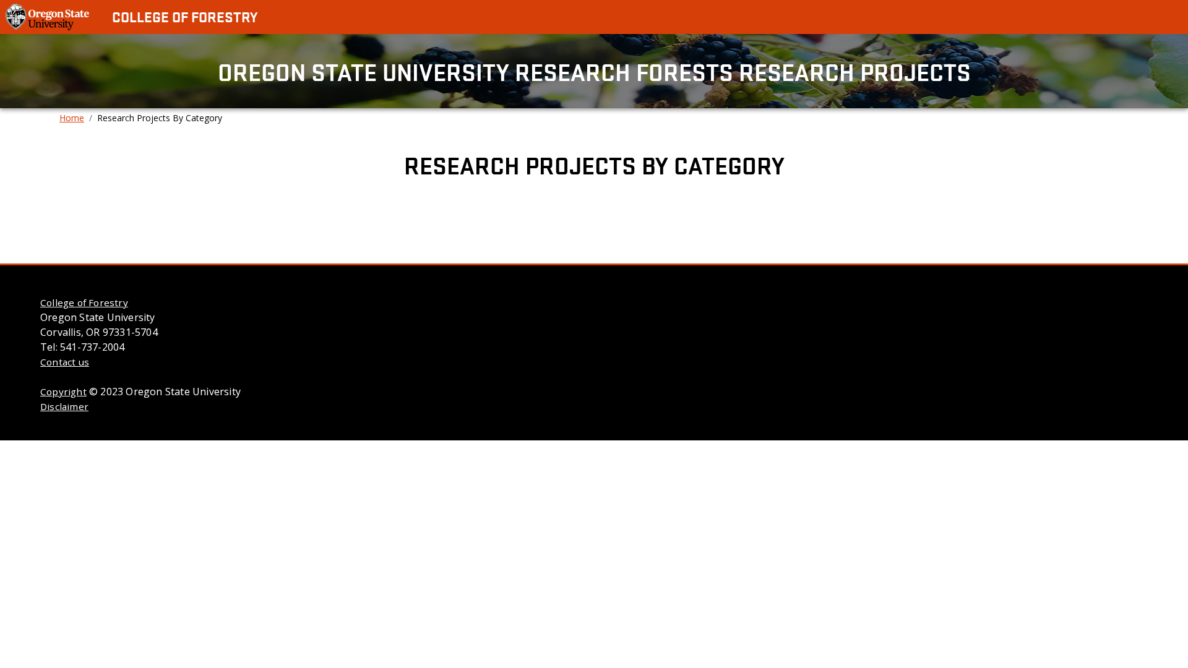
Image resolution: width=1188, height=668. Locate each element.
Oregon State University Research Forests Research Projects (594, 71)
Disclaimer (64, 406)
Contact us (64, 362)
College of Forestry (184, 16)
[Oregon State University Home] (48, 16)
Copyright (63, 391)
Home (71, 118)
